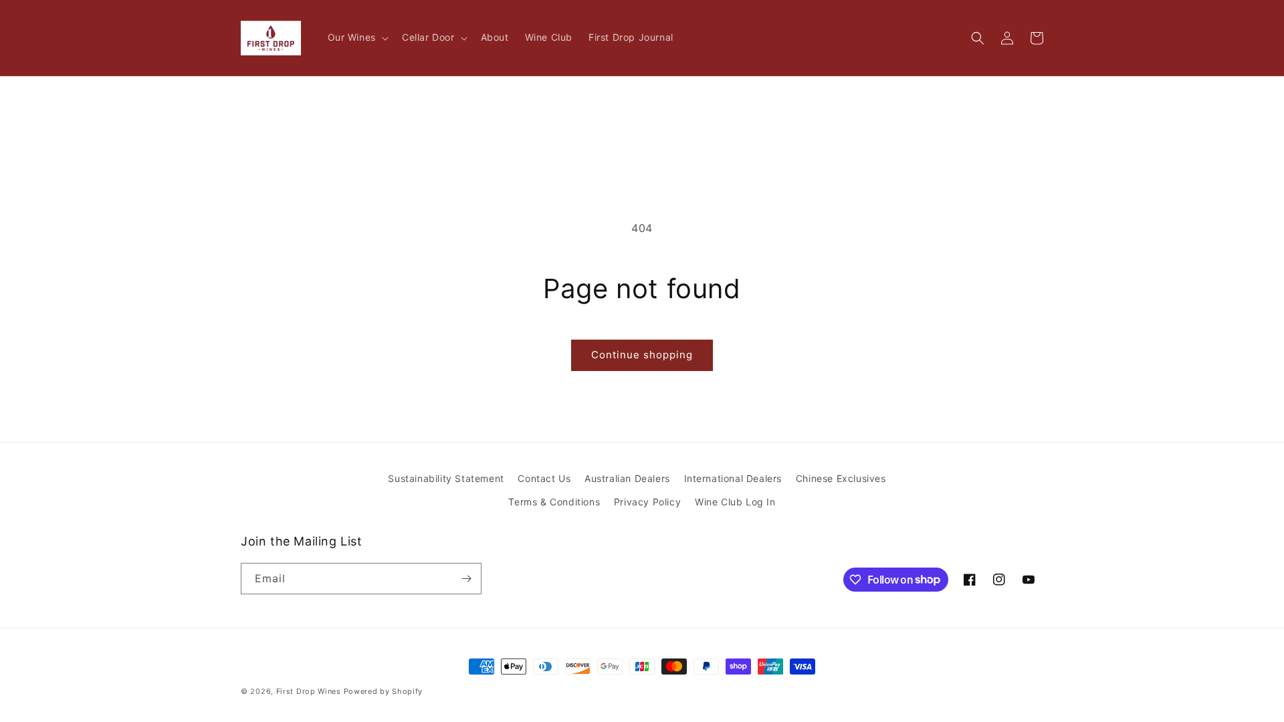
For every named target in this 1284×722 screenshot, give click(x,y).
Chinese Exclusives (841, 478)
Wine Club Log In (735, 501)
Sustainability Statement (446, 478)
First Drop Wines (308, 691)
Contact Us (544, 478)
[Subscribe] (466, 578)
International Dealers (733, 478)
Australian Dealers (627, 478)
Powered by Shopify (383, 691)
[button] (357, 37)
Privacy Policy (647, 501)
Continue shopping (642, 354)
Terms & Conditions (554, 501)
